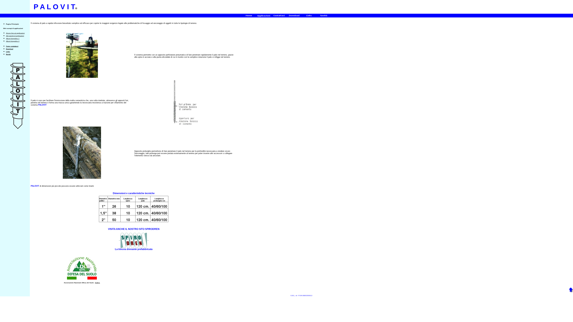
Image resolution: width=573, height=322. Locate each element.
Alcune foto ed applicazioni (15, 33)
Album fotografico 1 (12, 38)
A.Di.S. (97, 283)
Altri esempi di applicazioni (15, 36)
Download (9, 49)
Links (8, 51)
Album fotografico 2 (12, 41)
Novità (8, 54)
